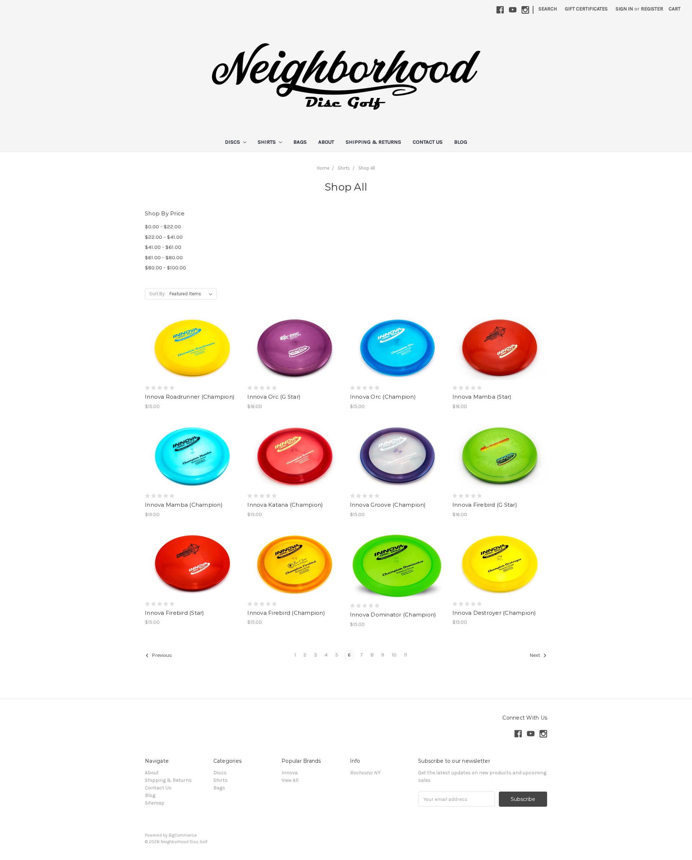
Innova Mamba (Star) (482, 396)
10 (394, 655)
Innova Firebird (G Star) (484, 504)
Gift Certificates (586, 9)
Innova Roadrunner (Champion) (190, 396)
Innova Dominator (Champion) (393, 614)
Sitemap (154, 803)
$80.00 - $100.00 (165, 267)
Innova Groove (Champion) (388, 504)
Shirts (267, 142)
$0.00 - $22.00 (163, 226)
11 (405, 655)
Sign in (624, 9)
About (326, 142)
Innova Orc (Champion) (383, 396)
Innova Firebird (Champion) (286, 612)
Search (547, 9)
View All (289, 780)
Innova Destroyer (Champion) (494, 612)
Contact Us (428, 142)
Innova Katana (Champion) (285, 504)
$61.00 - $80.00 (164, 257)
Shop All (366, 168)
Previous (161, 655)
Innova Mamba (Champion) (184, 504)
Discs (233, 142)
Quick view (192, 342)
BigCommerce (183, 835)
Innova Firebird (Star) (174, 612)
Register (652, 9)
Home (323, 168)
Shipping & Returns (373, 142)
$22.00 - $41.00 (164, 237)
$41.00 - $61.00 (163, 247)
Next (535, 655)
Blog (460, 142)
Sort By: (157, 293)
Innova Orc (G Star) (274, 396)
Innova (289, 773)
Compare (190, 355)
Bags (300, 142)
